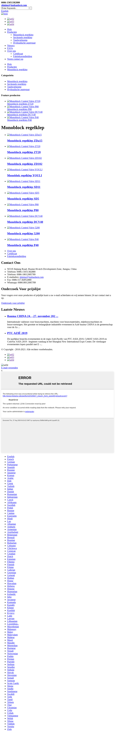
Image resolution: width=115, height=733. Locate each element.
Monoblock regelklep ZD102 (24, 163)
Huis (9, 29)
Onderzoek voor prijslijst (13, 303)
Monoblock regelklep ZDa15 (24, 140)
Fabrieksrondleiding (22, 56)
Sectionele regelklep (22, 37)
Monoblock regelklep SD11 (23, 187)
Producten (12, 32)
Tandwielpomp (20, 40)
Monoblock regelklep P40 (19, 120)
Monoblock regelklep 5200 (23, 233)
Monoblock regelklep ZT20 (20, 104)
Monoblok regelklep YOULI (24, 175)
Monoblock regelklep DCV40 (21, 114)
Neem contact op (15, 59)
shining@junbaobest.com (14, 5)
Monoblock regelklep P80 (19, 109)
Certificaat (18, 53)
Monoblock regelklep (23, 34)
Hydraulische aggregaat (24, 43)
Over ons (11, 51)
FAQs (10, 48)
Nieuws (11, 45)
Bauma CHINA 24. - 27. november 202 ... (32, 316)
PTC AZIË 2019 (17, 333)
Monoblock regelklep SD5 (23, 198)
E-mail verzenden (9, 367)
